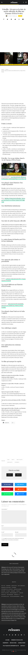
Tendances (17, 462)
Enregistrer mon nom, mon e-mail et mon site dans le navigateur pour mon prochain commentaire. (12, 539)
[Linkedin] (18, 634)
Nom (2, 525)
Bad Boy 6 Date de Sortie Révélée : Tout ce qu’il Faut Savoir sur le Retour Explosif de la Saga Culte (13, 200)
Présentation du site (17, 639)
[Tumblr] (24, 634)
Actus (3, 585)
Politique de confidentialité (11, 645)
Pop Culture (5, 592)
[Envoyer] (15, 19)
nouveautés (10, 462)
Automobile (21, 585)
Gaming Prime (21, 642)
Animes (9, 585)
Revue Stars (13, 642)
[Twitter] (6, 634)
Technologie (5, 596)
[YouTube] (15, 634)
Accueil (7, 639)
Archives (14, 585)
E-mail (2, 532)
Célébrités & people (7, 589)
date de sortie (20, 459)
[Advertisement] (14, 40)
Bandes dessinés (6, 587)
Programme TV (14, 592)
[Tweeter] (7, 19)
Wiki (22, 596)
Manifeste (5, 642)
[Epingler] (11, 19)
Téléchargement (15, 596)
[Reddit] (12, 634)
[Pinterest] (9, 634)
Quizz (21, 592)
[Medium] (21, 634)
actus (13, 459)
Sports (4, 594)
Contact (22, 645)
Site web (16, 532)
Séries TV (17, 594)
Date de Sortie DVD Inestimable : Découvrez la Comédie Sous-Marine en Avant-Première (12, 305)
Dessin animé (17, 589)
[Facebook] (4, 634)
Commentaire (4, 509)
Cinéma (20, 15)
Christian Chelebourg (12, 15)
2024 (8, 459)
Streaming (10, 594)
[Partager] (3, 19)
